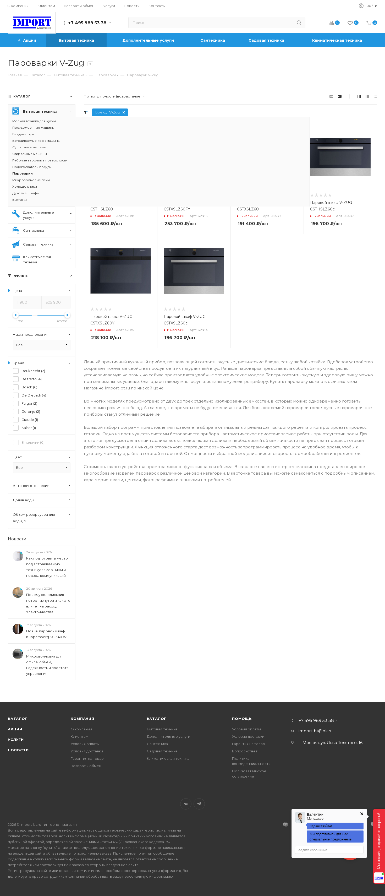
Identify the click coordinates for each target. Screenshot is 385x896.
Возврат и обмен (86, 766)
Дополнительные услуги (168, 736)
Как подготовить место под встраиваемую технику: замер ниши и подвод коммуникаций (47, 567)
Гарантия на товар (87, 758)
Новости (17, 538)
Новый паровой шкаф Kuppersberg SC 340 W (46, 634)
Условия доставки (87, 751)
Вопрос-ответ (244, 751)
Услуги (16, 739)
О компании (81, 729)
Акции (15, 729)
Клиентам (79, 736)
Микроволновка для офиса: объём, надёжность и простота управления (47, 665)
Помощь (242, 718)
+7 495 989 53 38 (87, 22)
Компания (82, 718)
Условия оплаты (85, 744)
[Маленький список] (331, 96)
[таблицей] (375, 96)
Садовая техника (162, 751)
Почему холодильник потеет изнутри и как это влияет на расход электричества (48, 603)
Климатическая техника (168, 758)
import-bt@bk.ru (316, 730)
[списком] (367, 96)
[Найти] (299, 22)
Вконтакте (185, 804)
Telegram (199, 804)
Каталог (18, 718)
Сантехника (157, 744)
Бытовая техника (162, 729)
